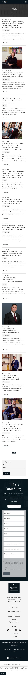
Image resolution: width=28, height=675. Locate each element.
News (4, 467)
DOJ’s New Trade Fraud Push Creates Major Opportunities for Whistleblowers (12, 101)
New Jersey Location (14, 611)
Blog (16, 13)
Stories (5, 470)
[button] (26, 2)
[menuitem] (8, 630)
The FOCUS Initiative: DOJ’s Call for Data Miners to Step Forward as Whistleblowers (12, 253)
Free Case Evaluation (14, 506)
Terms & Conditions (7, 649)
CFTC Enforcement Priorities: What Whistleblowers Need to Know (12, 280)
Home (12, 13)
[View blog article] (12, 58)
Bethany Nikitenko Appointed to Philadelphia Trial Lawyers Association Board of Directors (12, 75)
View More (5, 42)
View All (6, 473)
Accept (2, 673)
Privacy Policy (12, 569)
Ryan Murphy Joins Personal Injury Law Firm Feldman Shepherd (10, 331)
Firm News (5, 464)
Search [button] (15, 636)
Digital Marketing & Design (15, 657)
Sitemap (23, 649)
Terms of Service (20, 569)
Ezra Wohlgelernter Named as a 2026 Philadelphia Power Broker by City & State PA (12, 201)
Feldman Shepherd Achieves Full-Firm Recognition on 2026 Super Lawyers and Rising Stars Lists (13, 227)
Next (14, 452)
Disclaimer (15, 651)
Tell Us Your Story (14, 487)
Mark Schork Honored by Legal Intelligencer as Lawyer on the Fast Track (10, 377)
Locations (15, 633)
